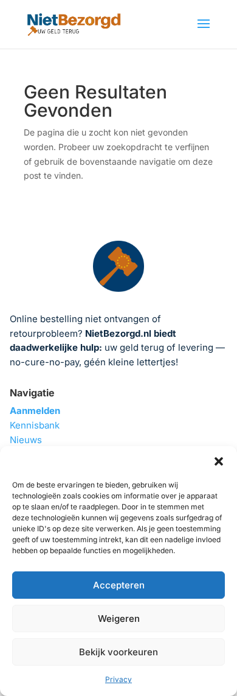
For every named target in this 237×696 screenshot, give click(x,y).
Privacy (118, 679)
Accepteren (119, 585)
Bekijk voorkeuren (118, 652)
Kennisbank (35, 425)
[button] (219, 461)
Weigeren (119, 618)
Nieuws (26, 440)
